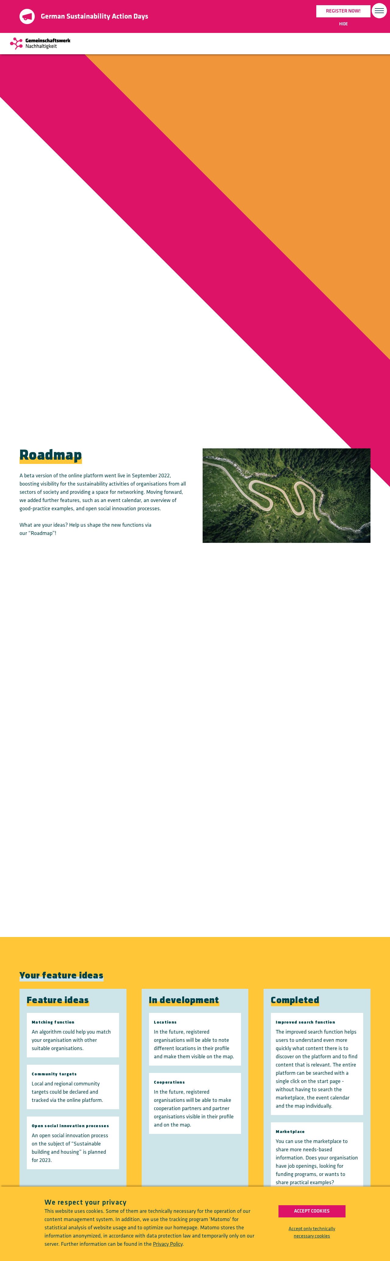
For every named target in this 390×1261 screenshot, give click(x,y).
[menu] (379, 11)
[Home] (40, 43)
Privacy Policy (168, 1244)
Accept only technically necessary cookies (312, 1232)
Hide (343, 24)
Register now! (343, 11)
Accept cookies (312, 1211)
